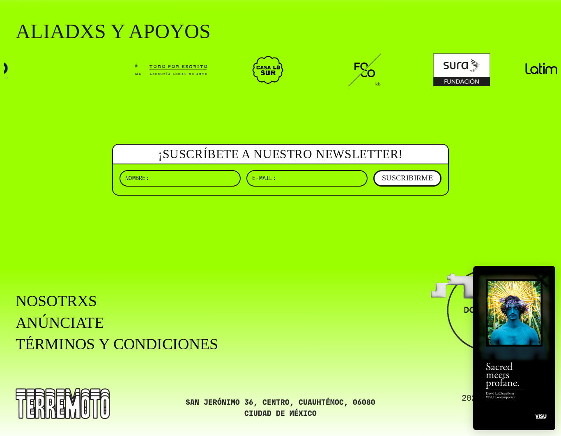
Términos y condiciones (117, 344)
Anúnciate (60, 322)
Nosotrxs (56, 300)
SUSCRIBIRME (407, 178)
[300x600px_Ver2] (514, 348)
